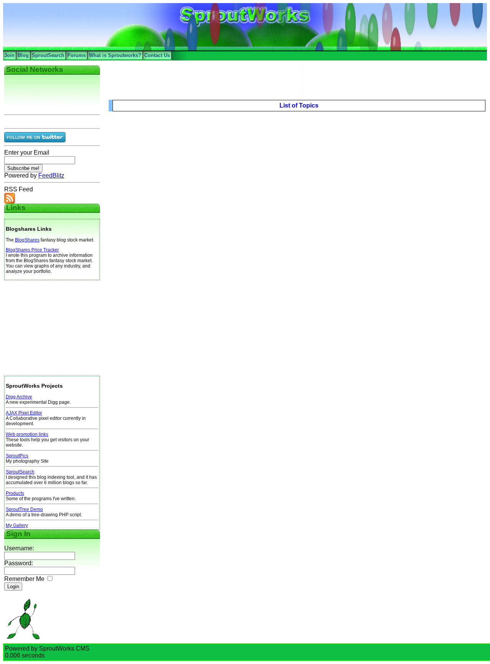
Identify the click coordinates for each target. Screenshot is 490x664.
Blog (23, 55)
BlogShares (27, 240)
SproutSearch (48, 55)
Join (9, 55)
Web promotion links (27, 434)
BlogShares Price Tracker (32, 250)
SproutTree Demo (24, 509)
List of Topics (298, 105)
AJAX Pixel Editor (24, 413)
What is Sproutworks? (115, 55)
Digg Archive (19, 397)
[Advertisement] (52, 328)
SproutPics (17, 455)
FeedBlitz (51, 175)
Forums (76, 55)
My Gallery (17, 525)
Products (15, 493)
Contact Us (157, 55)
